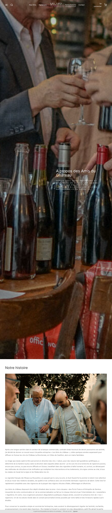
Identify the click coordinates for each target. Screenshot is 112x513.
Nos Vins (32, 5)
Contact (82, 5)
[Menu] (6, 5)
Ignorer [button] (75, 511)
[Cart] (105, 5)
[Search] (11, 5)
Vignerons (43, 5)
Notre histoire (70, 5)
